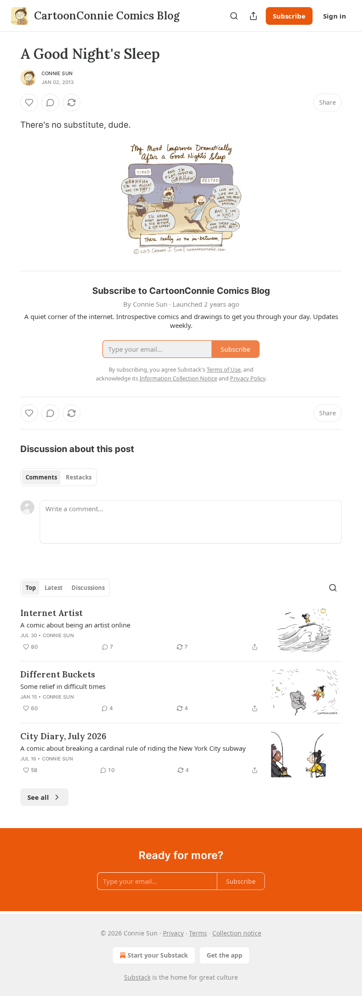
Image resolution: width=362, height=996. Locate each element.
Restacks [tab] (78, 477)
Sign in (334, 15)
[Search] (234, 16)
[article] (181, 631)
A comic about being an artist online (75, 624)
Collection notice (236, 933)
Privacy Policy (247, 378)
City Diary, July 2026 (63, 736)
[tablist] (58, 477)
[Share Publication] (253, 16)
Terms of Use (224, 369)
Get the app (224, 955)
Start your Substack (158, 955)
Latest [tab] (54, 588)
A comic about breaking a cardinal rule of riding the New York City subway (133, 748)
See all (38, 797)
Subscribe (289, 15)
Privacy (173, 933)
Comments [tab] (41, 477)
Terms (198, 933)
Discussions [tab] (88, 588)
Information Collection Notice (178, 378)
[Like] (29, 102)
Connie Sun (56, 73)
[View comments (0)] (50, 102)
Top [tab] (31, 588)
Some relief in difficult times (63, 686)
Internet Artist (51, 613)
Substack (137, 977)
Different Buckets (57, 674)
